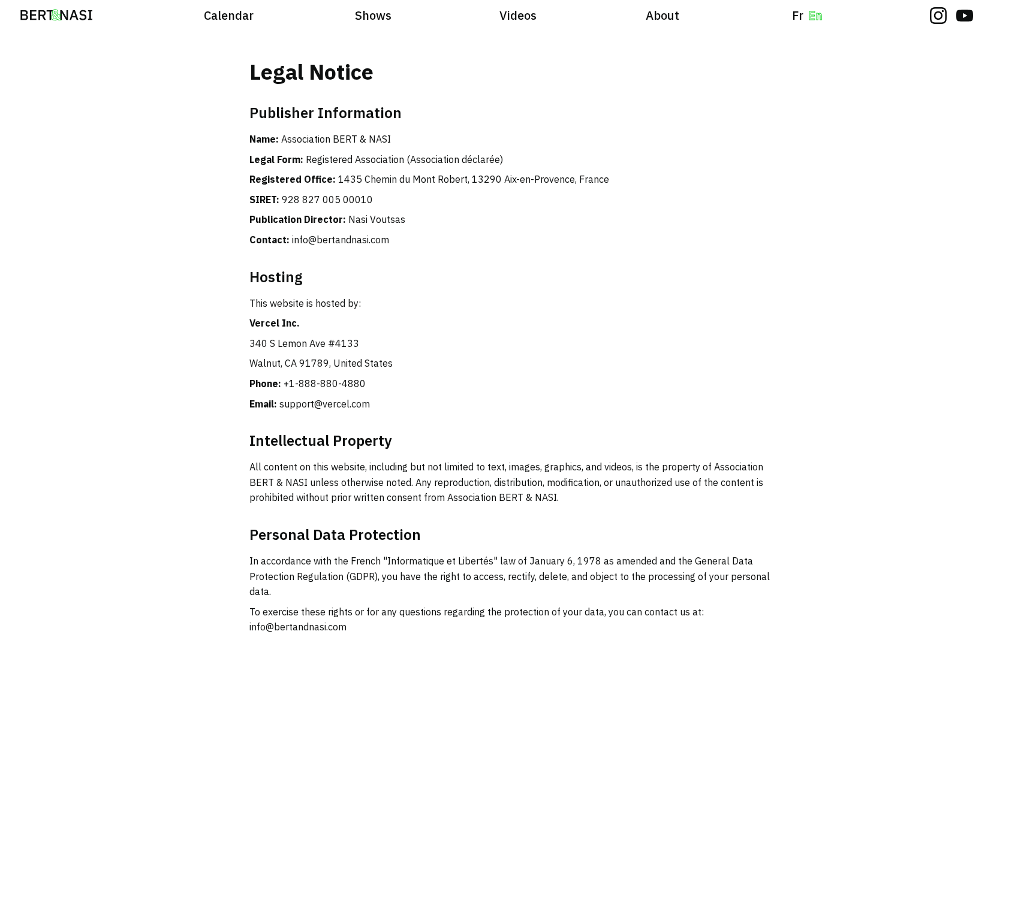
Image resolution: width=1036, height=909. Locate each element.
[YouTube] (964, 15)
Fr (797, 15)
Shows (373, 15)
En (815, 15)
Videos (518, 15)
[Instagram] (938, 15)
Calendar (229, 15)
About (662, 15)
